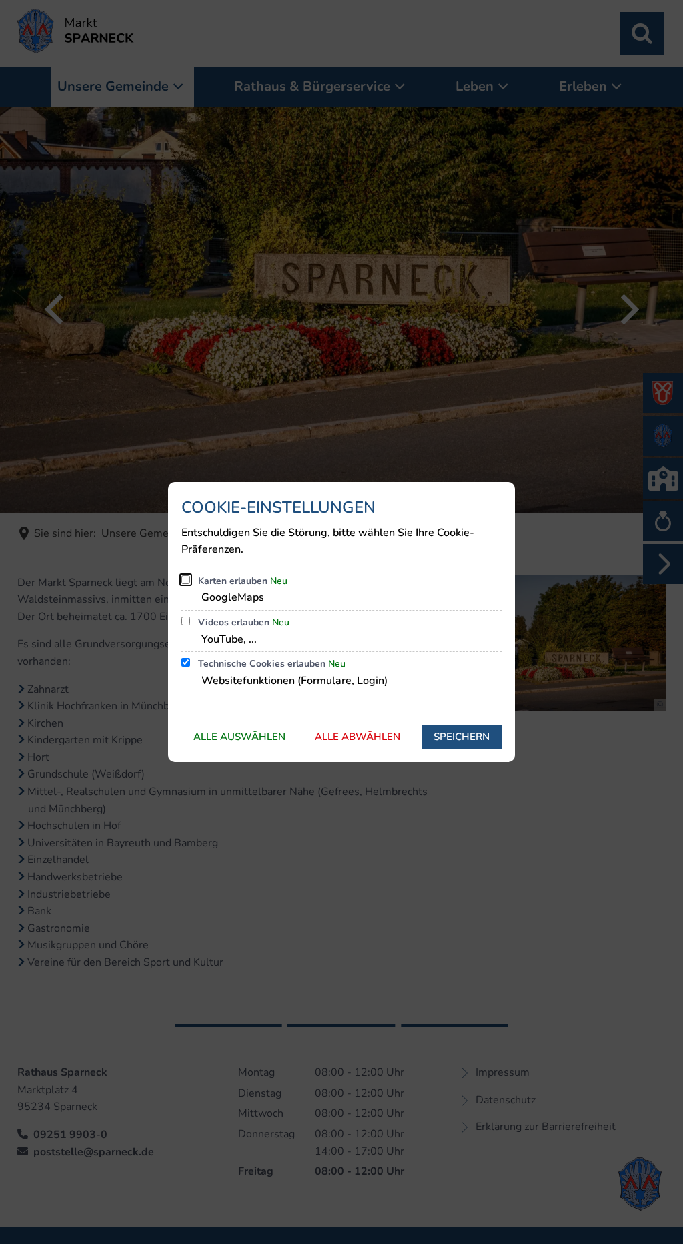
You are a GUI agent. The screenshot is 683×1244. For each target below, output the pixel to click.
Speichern (462, 736)
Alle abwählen (357, 736)
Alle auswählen (239, 736)
